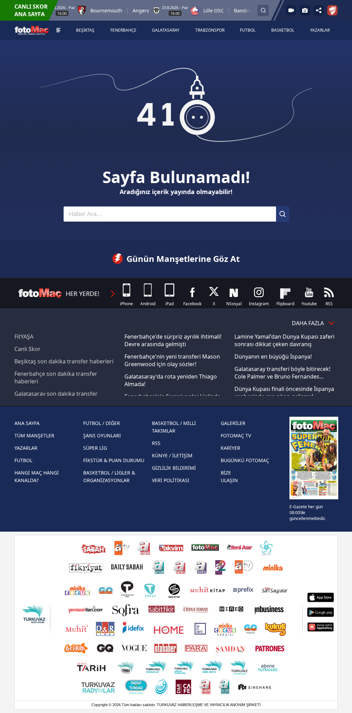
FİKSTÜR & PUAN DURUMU (113, 460)
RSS (156, 443)
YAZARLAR (25, 448)
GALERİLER (233, 423)
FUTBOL (23, 460)
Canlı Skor (27, 349)
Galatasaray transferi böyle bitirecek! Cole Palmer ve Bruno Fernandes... (282, 372)
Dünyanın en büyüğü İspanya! (273, 356)
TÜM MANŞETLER (34, 435)
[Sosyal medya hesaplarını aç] (319, 10)
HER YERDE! (82, 293)
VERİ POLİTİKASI (170, 480)
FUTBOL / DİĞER (101, 423)
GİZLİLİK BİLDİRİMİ (174, 468)
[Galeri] (305, 10)
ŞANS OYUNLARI (102, 435)
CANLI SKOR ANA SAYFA (31, 10)
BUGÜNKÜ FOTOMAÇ (245, 460)
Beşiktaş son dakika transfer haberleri (63, 361)
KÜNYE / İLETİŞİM (172, 455)
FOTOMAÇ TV (236, 435)
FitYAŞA (23, 336)
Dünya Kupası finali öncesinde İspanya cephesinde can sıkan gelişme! (284, 392)
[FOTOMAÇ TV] (291, 10)
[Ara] (282, 214)
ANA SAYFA (27, 423)
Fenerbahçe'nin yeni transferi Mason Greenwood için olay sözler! (172, 360)
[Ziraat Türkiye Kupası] (332, 10)
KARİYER (230, 448)
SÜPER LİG (95, 448)
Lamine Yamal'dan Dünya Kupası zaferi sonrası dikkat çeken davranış (284, 340)
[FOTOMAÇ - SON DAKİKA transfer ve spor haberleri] (31, 30)
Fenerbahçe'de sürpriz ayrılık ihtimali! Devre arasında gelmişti (172, 340)
